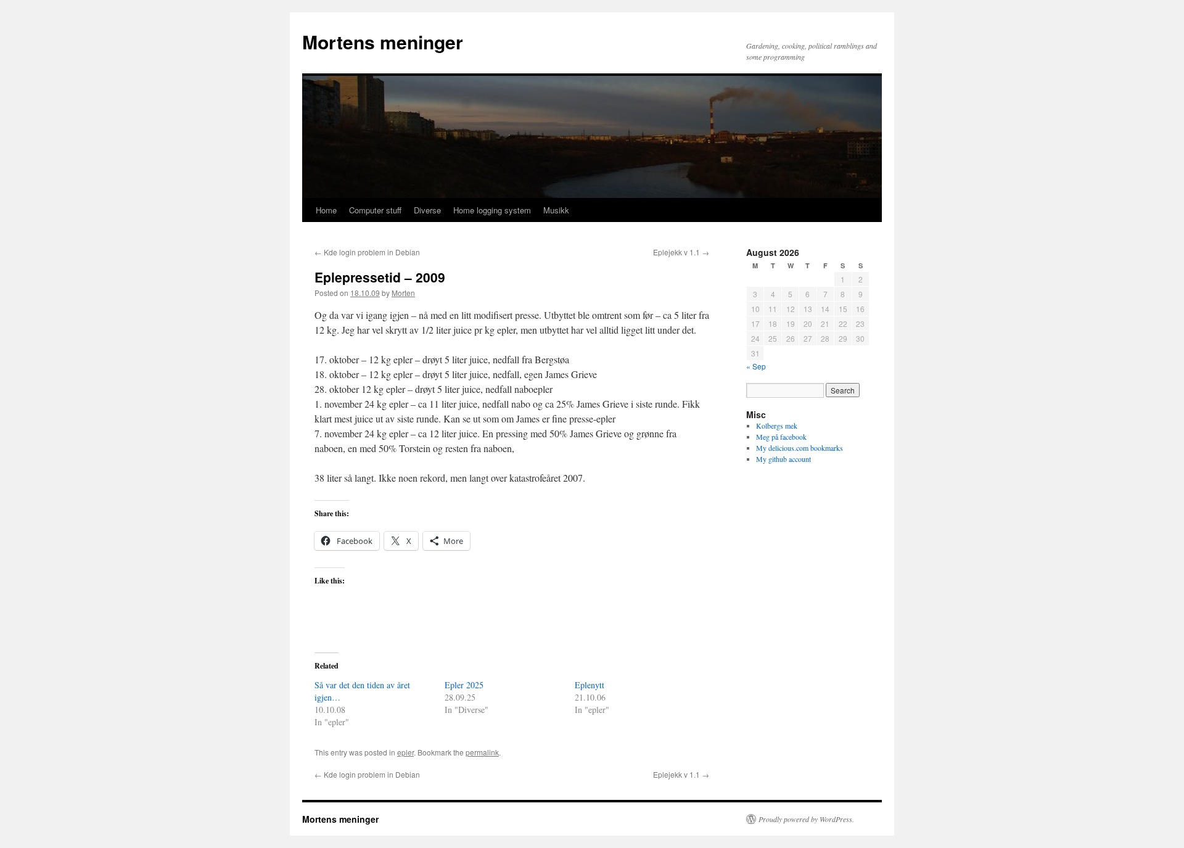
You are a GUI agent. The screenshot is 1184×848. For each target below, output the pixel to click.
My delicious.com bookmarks (799, 448)
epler (405, 752)
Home (326, 210)
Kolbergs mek (776, 425)
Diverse (427, 210)
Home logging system (492, 210)
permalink (482, 752)
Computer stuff (375, 210)
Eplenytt (589, 685)
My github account (783, 459)
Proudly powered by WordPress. (806, 819)
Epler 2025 (464, 685)
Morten (403, 292)
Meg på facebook (781, 437)
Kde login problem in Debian (367, 252)
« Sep (756, 366)
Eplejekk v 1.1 (681, 252)
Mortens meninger (382, 41)
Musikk (556, 210)
